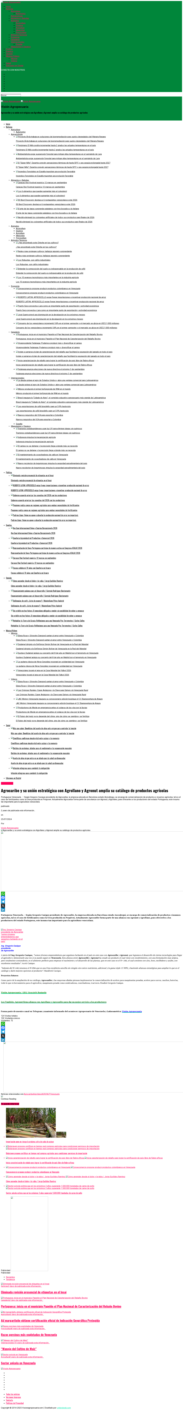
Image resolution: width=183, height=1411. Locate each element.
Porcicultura (21, 32)
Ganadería (15, 39)
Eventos (9, 51)
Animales (15, 21)
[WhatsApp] (91, 894)
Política (9, 49)
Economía (15, 37)
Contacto (9, 1400)
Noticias (9, 9)
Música (14, 58)
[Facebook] (91, 898)
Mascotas (20, 30)
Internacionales (17, 42)
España (19, 44)
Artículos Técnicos (19, 35)
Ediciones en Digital (14, 65)
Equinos (19, 25)
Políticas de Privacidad (15, 1403)
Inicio (8, 6)
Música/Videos (12, 56)
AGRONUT (45, 1094)
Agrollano (37, 1094)
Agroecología (17, 16)
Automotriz (21, 13)
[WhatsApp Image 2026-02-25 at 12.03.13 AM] (29, 1270)
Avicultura (20, 28)
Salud (8, 63)
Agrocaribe (28, 1094)
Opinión (9, 54)
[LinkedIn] (91, 910)
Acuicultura (20, 23)
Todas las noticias (13, 1394)
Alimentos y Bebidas (20, 18)
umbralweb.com (64, 1408)
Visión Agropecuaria (9, 828)
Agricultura (15, 11)
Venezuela (55, 1094)
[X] (91, 906)
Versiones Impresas (13, 1397)
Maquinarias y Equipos (21, 47)
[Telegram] (91, 902)
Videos (14, 61)
